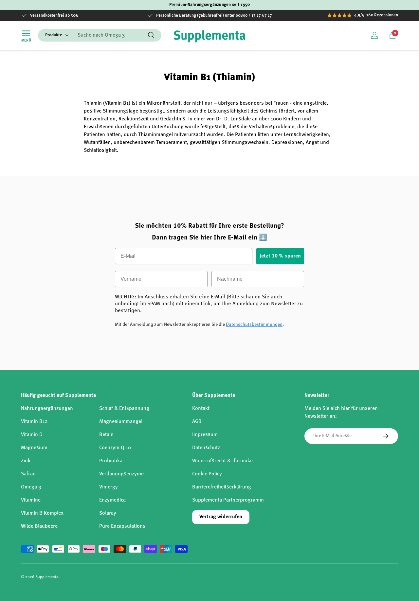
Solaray (107, 513)
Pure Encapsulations (122, 526)
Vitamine (31, 500)
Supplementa (46, 577)
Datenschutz (206, 448)
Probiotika (110, 461)
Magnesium (34, 448)
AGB (197, 421)
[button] (392, 35)
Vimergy (108, 487)
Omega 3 (31, 487)
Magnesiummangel (120, 421)
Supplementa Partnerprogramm (228, 500)
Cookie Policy (207, 474)
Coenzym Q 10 (115, 448)
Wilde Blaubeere (39, 526)
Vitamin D (32, 434)
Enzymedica (112, 500)
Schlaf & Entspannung (124, 408)
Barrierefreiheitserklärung (221, 487)
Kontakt (201, 408)
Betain (106, 434)
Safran (28, 474)
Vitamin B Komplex (42, 513)
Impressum (205, 434)
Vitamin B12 (34, 421)
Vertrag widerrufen (220, 517)
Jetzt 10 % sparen (280, 256)
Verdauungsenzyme (121, 474)
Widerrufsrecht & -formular (222, 461)
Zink (25, 461)
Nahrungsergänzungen (47, 408)
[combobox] (99, 35)
